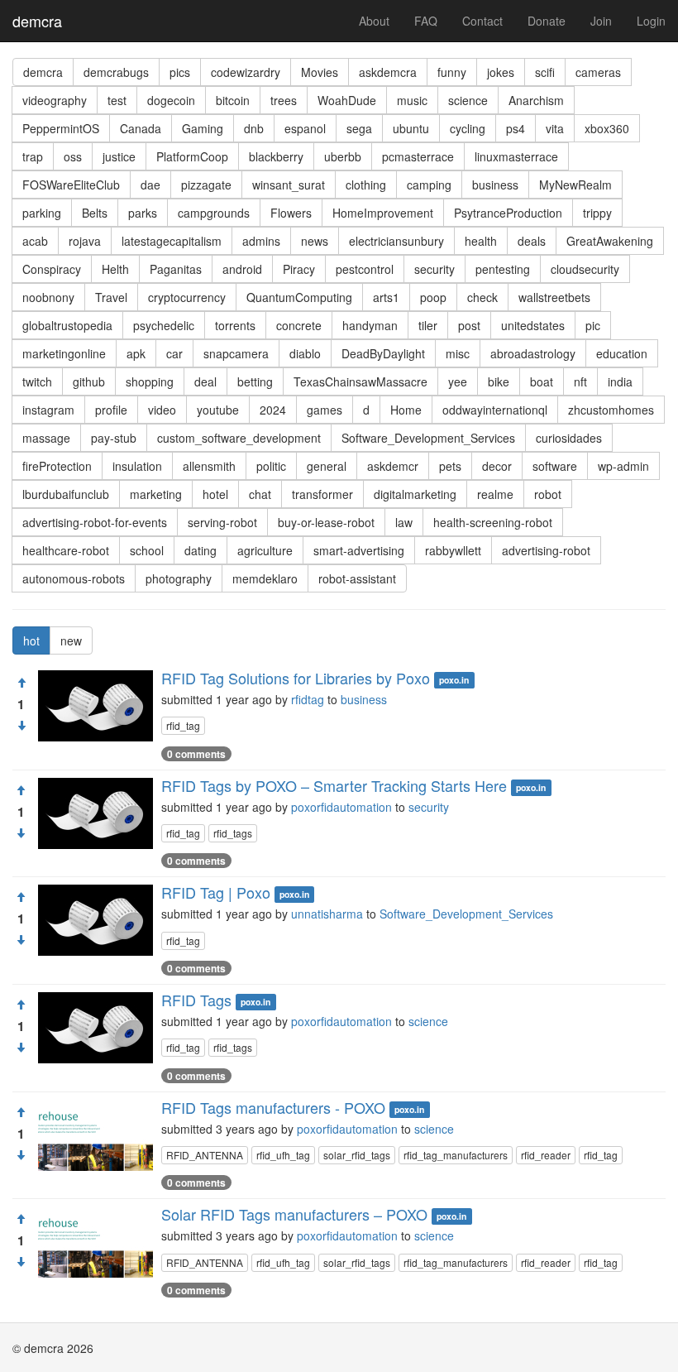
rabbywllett (453, 550)
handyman (370, 325)
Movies (319, 72)
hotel (215, 494)
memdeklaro (265, 578)
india (620, 381)
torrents (235, 325)
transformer (322, 494)
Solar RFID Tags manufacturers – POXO (294, 1214)
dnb (254, 128)
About (374, 20)
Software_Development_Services (428, 437)
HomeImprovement (382, 212)
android (242, 269)
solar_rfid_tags (356, 1155)
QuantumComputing (299, 297)
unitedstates (533, 325)
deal (205, 381)
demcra (37, 20)
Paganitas (176, 269)
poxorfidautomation (341, 807)
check (482, 297)
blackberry (276, 156)
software (554, 466)
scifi (545, 72)
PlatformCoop (192, 156)
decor (497, 466)
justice (119, 156)
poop (433, 297)
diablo (305, 353)
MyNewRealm (575, 184)
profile (111, 409)
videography (54, 100)
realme (495, 494)
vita (555, 128)
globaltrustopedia (67, 325)
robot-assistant (357, 578)
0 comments (196, 753)
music (412, 100)
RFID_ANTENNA (204, 1155)
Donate (547, 20)
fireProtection (57, 466)
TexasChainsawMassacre (360, 381)
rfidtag (307, 699)
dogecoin (171, 100)
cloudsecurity (585, 269)
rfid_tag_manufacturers (455, 1155)
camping (429, 184)
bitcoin (233, 100)
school (147, 550)
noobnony (48, 297)
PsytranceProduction (508, 212)
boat (541, 381)
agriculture (265, 550)
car (174, 353)
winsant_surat (288, 184)
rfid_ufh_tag (283, 1155)
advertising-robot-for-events (94, 522)
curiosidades (569, 437)
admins (261, 241)
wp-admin (623, 466)
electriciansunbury (396, 241)
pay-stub (113, 437)
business (495, 184)
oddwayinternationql (494, 409)
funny (451, 72)
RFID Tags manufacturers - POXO (273, 1107)
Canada (140, 128)
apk (136, 353)
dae (150, 184)
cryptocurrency (187, 297)
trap (32, 156)
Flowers (291, 212)
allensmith (209, 466)
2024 (273, 409)
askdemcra (388, 72)
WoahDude (347, 100)
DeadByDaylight (383, 353)
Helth (115, 269)
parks (142, 212)
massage (46, 437)
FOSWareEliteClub (71, 184)
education (621, 353)
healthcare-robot (65, 550)
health (481, 241)
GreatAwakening (609, 241)
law (404, 522)
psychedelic (163, 325)
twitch (37, 381)
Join (601, 20)
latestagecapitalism (172, 241)
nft (580, 381)
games (324, 409)
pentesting (502, 269)
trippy (597, 212)
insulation (137, 466)
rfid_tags (232, 833)
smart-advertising (358, 550)
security (434, 269)
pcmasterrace (418, 156)
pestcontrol (365, 269)
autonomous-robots (73, 578)
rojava (85, 241)
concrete (299, 325)
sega (359, 128)
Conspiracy (51, 269)
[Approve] (21, 682)
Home (406, 409)
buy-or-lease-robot (326, 522)
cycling (467, 128)
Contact (482, 20)
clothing (366, 184)
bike (498, 381)
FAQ (425, 20)
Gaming (202, 128)
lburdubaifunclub (65, 494)
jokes (500, 72)
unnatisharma (327, 913)
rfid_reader (546, 1155)
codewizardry (245, 72)
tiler (427, 325)
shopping (150, 381)
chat (260, 494)
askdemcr (392, 466)
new (71, 640)
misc (458, 353)
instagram (48, 409)
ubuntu (411, 128)
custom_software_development (239, 437)
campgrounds (214, 212)
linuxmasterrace (516, 156)
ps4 (515, 128)
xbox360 (607, 128)
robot (547, 494)
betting (255, 381)
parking (41, 212)
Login (651, 20)
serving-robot (222, 522)
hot (31, 640)
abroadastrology (532, 353)
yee (457, 381)
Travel (111, 297)
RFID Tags (196, 999)
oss (73, 156)
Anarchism (536, 100)
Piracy (299, 269)
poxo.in (454, 680)
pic (592, 325)
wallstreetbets (554, 297)
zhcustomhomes (611, 409)
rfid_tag (183, 725)
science (468, 100)
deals (532, 241)
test (117, 100)
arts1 (386, 297)
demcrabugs (116, 72)
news (314, 241)
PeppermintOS (60, 128)
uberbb (342, 156)
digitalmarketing (415, 494)
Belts (94, 212)
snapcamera (236, 353)
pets (450, 466)
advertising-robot (546, 550)
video (162, 409)
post (469, 325)
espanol (305, 128)
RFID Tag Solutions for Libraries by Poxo (295, 677)
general (326, 466)
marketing (156, 494)
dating (200, 550)
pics (180, 72)
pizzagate (206, 184)
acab (35, 241)
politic (271, 466)
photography (179, 578)
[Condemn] (21, 725)
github (89, 381)
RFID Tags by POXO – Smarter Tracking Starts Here (334, 785)
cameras (598, 72)
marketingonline (64, 353)
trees (283, 100)
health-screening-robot (492, 522)
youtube (218, 409)
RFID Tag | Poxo (215, 892)
